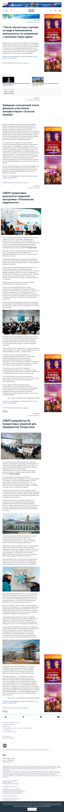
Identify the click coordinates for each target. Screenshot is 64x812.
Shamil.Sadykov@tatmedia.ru (9, 800)
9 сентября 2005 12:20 (33, 22)
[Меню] (60, 11)
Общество (36, 20)
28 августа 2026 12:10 (33, 188)
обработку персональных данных (52, 804)
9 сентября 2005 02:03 (33, 100)
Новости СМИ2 (9, 91)
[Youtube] (58, 716)
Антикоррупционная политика (9, 786)
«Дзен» (20, 63)
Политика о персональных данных (10, 783)
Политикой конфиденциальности (42, 806)
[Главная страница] (31, 10)
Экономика (36, 186)
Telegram (25, 63)
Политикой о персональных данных (22, 806)
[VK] (5, 717)
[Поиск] (51, 10)
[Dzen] (40, 717)
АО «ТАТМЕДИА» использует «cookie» (11, 789)
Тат (11, 10)
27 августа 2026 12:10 (33, 415)
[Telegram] (23, 716)
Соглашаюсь (32, 809)
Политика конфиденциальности (10, 796)
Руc (3, 10)
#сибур (5, 411)
